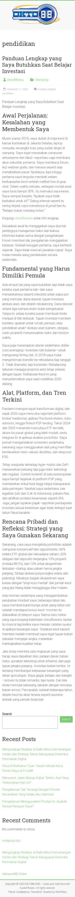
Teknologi (41, 80)
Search (7, 714)
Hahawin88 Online (14, 874)
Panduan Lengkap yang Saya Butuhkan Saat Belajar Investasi (37, 64)
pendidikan (8, 93)
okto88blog (15, 80)
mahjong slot (11, 841)
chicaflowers (23, 218)
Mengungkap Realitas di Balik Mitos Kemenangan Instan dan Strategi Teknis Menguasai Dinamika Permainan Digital (36, 754)
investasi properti (47, 89)
